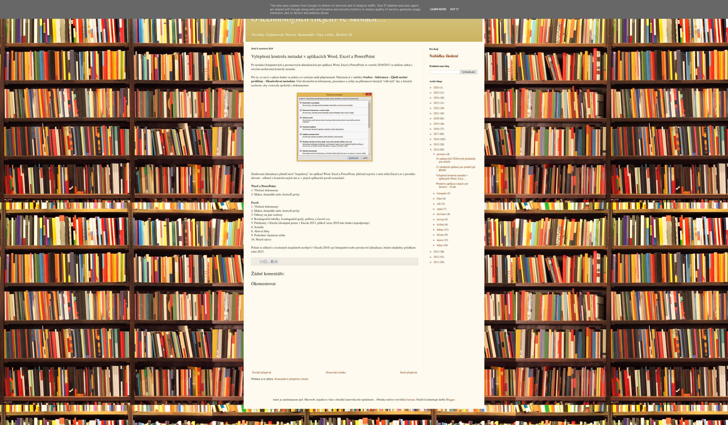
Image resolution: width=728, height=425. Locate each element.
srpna (440, 209)
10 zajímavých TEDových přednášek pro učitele (455, 160)
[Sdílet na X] (269, 261)
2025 (437, 92)
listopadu (442, 193)
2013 (437, 251)
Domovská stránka (336, 372)
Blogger (450, 399)
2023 (437, 103)
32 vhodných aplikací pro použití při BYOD (455, 168)
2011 (437, 262)
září (439, 203)
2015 (437, 144)
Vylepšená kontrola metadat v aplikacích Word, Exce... (452, 176)
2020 (437, 118)
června (441, 219)
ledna (440, 245)
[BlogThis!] (265, 261)
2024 (437, 97)
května (441, 224)
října (439, 198)
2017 (437, 134)
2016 (437, 139)
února (440, 240)
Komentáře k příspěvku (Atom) (291, 379)
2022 (437, 108)
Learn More (438, 9)
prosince (441, 154)
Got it (454, 9)
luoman (411, 399)
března (441, 234)
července (442, 214)
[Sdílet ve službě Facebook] (272, 261)
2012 (437, 257)
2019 (437, 123)
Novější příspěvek (261, 372)
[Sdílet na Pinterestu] (276, 261)
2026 (437, 87)
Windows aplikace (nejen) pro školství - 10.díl (452, 185)
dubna (440, 229)
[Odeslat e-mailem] (262, 261)
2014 (437, 149)
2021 (437, 113)
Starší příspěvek (408, 372)
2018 (437, 129)
